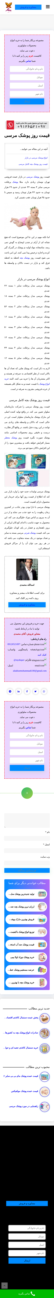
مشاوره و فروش (28, 7)
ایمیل (46, 844)
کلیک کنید (42, 655)
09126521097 (13, 644)
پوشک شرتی (30, 533)
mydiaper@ (19, 660)
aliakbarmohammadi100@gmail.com (30, 671)
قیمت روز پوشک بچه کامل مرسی (33, 164)
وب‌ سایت (45, 857)
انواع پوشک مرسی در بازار (36, 158)
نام (47, 832)
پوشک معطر (10, 437)
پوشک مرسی (32, 177)
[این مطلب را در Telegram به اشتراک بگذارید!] (10, 691)
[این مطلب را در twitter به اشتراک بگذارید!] (35, 691)
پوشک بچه (25, 258)
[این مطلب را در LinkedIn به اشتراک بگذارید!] (18, 691)
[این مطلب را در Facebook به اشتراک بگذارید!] (27, 691)
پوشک (15, 182)
